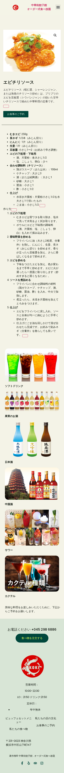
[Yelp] (28, 763)
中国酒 (9, 504)
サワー (9, 550)
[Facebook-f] (22, 763)
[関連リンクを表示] (6, 106)
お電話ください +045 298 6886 (32, 629)
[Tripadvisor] (35, 763)
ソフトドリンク (14, 386)
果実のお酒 (11, 416)
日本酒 (9, 462)
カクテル (10, 596)
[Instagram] (42, 763)
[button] (58, 7)
